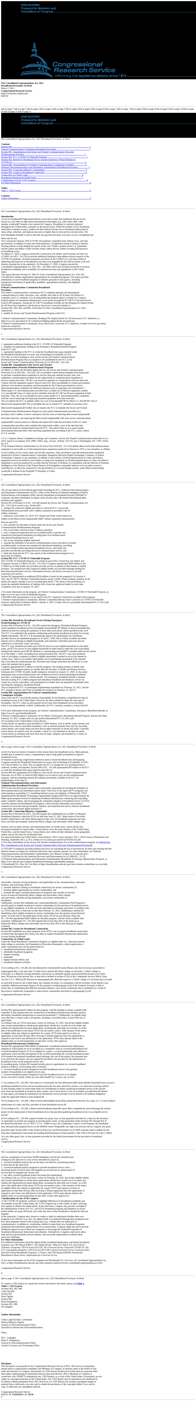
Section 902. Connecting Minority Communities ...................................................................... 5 (44, 170)
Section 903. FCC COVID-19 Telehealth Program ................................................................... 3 (44, 157)
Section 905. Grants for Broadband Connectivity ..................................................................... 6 (44, 172)
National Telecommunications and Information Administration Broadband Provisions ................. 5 (45, 167)
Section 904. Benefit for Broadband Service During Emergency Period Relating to (38, 159)
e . (80, 1283)
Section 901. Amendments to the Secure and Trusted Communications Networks (37, 152)
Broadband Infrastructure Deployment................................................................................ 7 (42, 177)
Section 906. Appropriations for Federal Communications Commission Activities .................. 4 (44, 165)
